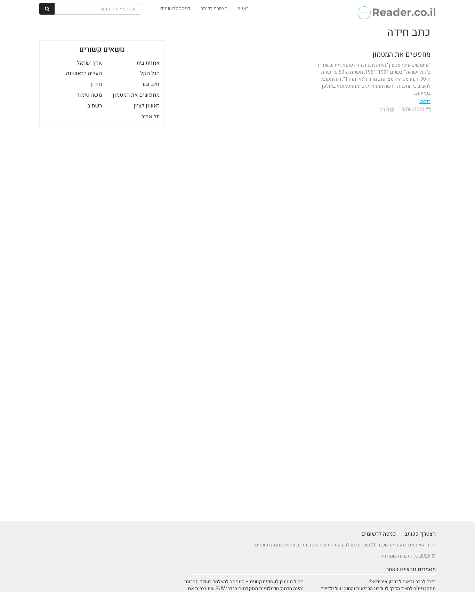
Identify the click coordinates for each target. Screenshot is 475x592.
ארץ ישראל (89, 63)
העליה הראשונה (84, 73)
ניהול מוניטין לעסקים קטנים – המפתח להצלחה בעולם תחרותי (244, 581)
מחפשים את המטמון (401, 54)
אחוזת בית (148, 63)
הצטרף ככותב (214, 8)
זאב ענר (151, 84)
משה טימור (89, 95)
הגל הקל (150, 73)
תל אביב (150, 116)
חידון (96, 84)
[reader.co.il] (396, 8)
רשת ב (94, 106)
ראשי (243, 8)
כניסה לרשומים (175, 8)
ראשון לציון (147, 106)
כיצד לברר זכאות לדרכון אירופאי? (402, 581)
